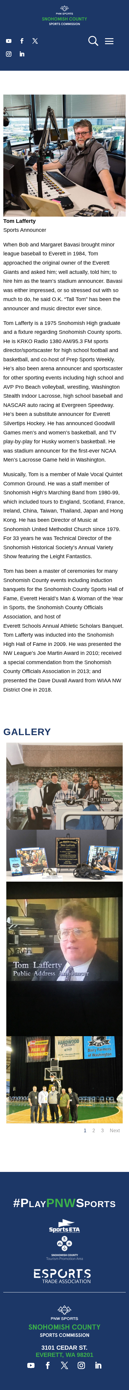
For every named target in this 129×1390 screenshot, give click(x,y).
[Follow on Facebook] (21, 41)
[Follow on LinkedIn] (21, 54)
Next (115, 1130)
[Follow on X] (35, 41)
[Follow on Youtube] (8, 41)
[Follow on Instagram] (8, 54)
